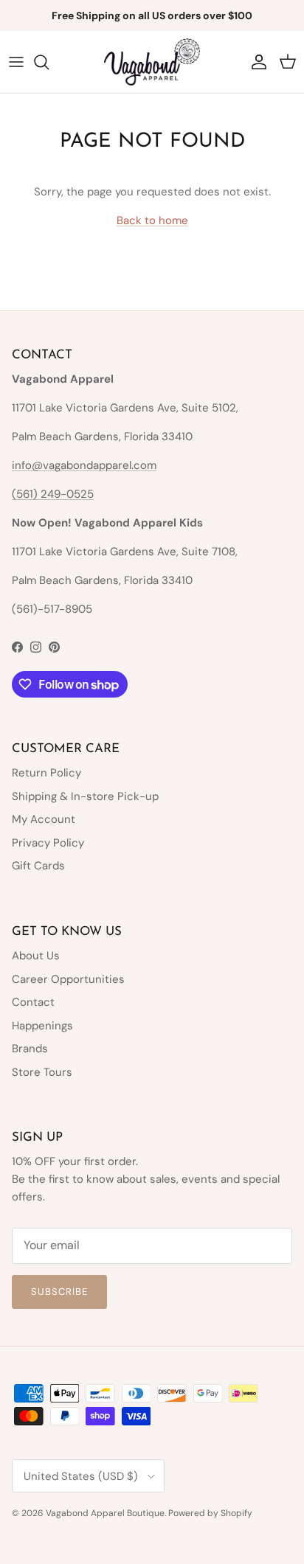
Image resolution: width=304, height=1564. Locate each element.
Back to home (152, 220)
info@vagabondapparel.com (84, 465)
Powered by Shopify (210, 1513)
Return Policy (46, 772)
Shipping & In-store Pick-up (85, 796)
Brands (30, 1048)
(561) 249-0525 (53, 494)
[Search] (48, 62)
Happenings (42, 1025)
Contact (33, 1002)
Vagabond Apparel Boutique (105, 1513)
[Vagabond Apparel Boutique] (152, 62)
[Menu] (16, 62)
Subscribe (59, 1291)
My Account (43, 819)
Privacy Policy (48, 842)
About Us (36, 955)
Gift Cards (38, 865)
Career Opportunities (68, 979)
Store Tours (42, 1072)
